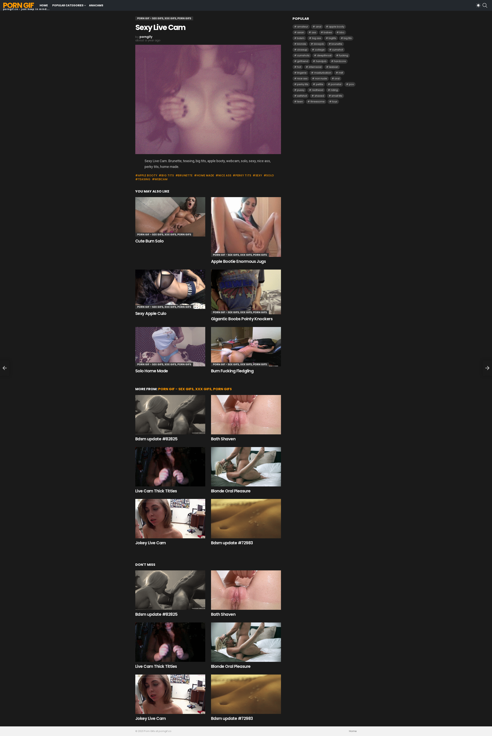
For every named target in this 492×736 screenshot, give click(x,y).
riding (334, 90)
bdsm (300, 38)
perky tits (243, 175)
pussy (300, 90)
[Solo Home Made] (170, 346)
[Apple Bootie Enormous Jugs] (246, 227)
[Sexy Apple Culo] (170, 289)
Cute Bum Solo (149, 241)
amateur (302, 26)
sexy (258, 175)
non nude (321, 78)
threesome (318, 101)
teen (300, 101)
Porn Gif (18, 5)
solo (270, 175)
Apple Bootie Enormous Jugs (238, 261)
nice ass (224, 175)
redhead (317, 90)
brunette (185, 175)
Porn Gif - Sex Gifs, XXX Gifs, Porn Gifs (164, 234)
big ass (316, 38)
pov (351, 84)
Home (44, 5)
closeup (302, 49)
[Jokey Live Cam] (170, 518)
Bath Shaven (223, 439)
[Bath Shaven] (246, 414)
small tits (337, 96)
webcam (161, 179)
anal (318, 26)
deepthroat (324, 55)
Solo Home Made (151, 371)
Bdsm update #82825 (156, 439)
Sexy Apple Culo (150, 313)
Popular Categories (67, 5)
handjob (321, 61)
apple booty (147, 175)
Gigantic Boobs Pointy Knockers (242, 319)
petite (319, 84)
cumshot (337, 49)
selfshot (302, 96)
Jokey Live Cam (150, 543)
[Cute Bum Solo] (170, 216)
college (320, 49)
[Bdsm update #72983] (246, 518)
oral (337, 78)
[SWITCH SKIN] (478, 5)
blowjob (319, 44)
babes (328, 32)
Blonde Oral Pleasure (231, 491)
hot (299, 67)
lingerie (302, 73)
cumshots (303, 55)
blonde (301, 44)
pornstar (336, 84)
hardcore (340, 61)
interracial (315, 67)
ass (314, 32)
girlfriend (302, 61)
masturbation (322, 73)
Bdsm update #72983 (232, 543)
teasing (144, 179)
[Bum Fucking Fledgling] (246, 346)
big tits (167, 175)
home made (205, 175)
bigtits (332, 38)
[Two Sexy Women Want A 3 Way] (4, 368)
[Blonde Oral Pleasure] (246, 466)
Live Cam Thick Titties (156, 491)
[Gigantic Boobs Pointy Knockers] (246, 292)
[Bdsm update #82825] (170, 414)
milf (341, 73)
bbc (341, 32)
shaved (319, 96)
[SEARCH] (485, 5)
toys (334, 101)
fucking (343, 55)
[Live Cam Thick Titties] (170, 466)
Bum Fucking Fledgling (232, 371)
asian (300, 32)
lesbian (333, 67)
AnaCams (96, 5)
